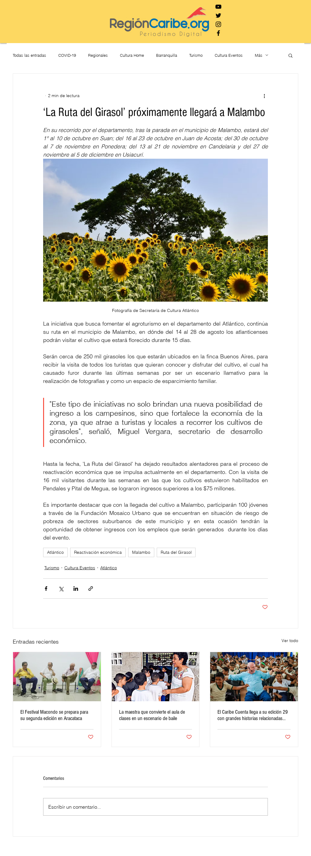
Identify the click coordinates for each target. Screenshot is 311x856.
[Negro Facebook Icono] (218, 33)
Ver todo (290, 640)
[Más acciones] (264, 95)
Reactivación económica (98, 552)
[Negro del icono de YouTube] (218, 6)
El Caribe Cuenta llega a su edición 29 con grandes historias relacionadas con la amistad (252, 715)
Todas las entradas (29, 55)
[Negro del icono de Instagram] (218, 24)
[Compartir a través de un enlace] (91, 588)
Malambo (141, 552)
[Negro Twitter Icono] (218, 15)
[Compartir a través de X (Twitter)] (61, 588)
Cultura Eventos (229, 55)
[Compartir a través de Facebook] (46, 588)
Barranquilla (166, 55)
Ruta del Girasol (176, 552)
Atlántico (55, 552)
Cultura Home (132, 55)
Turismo (196, 55)
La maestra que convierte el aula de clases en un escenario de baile (152, 715)
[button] (290, 55)
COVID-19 (67, 55)
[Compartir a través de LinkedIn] (76, 588)
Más (258, 55)
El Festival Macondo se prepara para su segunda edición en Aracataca (54, 715)
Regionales (98, 55)
